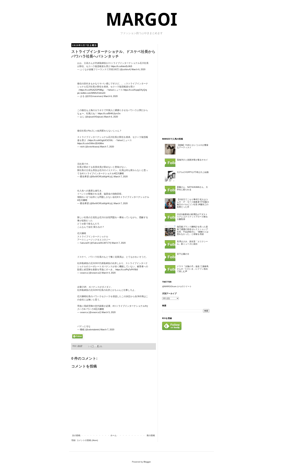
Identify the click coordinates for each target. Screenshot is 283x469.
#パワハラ (89, 309)
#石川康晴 (119, 173)
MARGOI (141, 19)
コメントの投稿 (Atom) (87, 440)
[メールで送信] (89, 346)
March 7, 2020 (107, 146)
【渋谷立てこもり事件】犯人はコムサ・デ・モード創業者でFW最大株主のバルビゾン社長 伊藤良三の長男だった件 (193, 203)
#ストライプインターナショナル (98, 173)
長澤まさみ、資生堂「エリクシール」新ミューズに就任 (192, 242)
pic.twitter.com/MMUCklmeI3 (91, 93)
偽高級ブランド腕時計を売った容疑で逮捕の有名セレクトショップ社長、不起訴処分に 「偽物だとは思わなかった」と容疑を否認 (192, 230)
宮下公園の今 (183, 254)
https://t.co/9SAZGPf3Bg (91, 90)
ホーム (113, 435)
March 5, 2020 (109, 312)
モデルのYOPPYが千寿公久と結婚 (193, 172)
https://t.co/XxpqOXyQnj (135, 90)
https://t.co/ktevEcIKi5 (121, 66)
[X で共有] (95, 346)
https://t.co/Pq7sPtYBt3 (126, 269)
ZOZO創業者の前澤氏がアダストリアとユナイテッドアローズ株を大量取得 (192, 216)
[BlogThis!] (92, 346)
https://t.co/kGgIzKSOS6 (100, 140)
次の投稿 (76, 435)
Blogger (147, 462)
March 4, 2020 (109, 272)
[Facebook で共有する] (98, 346)
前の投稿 (151, 435)
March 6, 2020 (138, 69)
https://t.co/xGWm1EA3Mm (90, 143)
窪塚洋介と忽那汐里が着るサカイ (192, 160)
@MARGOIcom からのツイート (177, 286)
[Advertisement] (184, 88)
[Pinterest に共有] (100, 346)
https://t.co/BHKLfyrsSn (109, 113)
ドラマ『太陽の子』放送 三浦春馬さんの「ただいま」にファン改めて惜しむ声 (192, 269)
